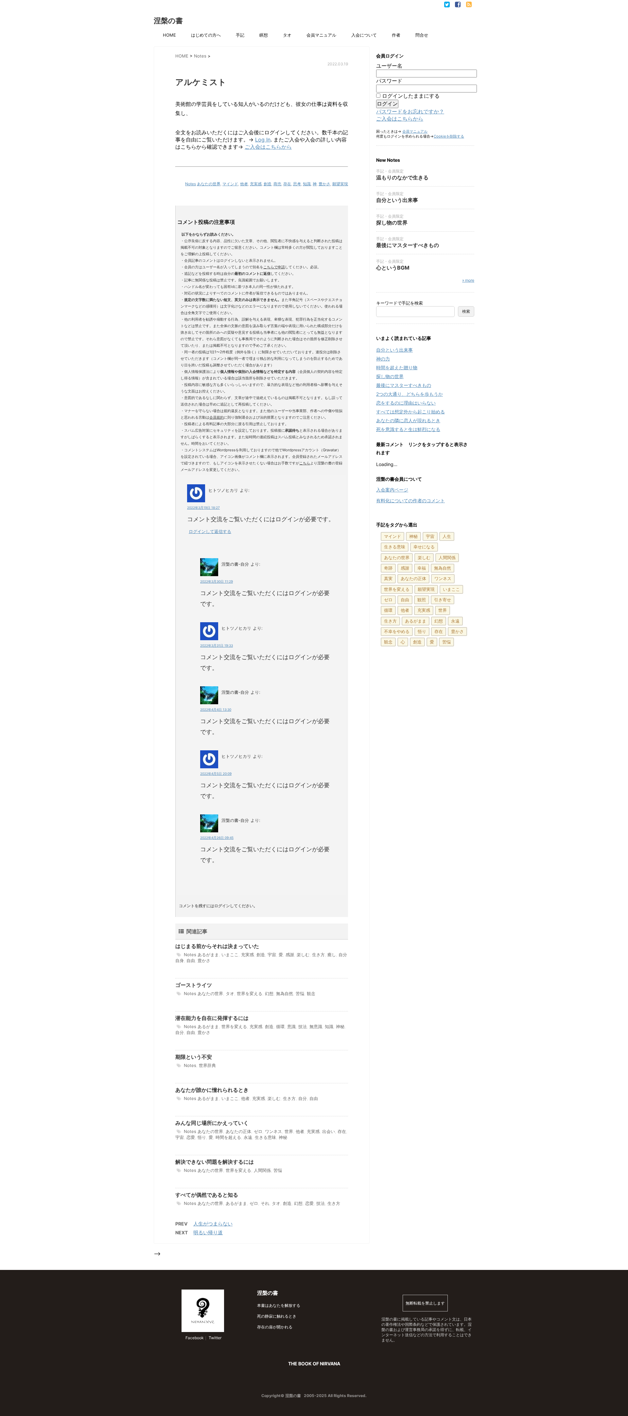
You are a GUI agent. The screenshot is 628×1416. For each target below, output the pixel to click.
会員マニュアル (321, 35)
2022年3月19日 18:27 (203, 507)
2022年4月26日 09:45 (217, 838)
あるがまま (208, 954)
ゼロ (258, 1131)
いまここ (229, 954)
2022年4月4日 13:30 (215, 709)
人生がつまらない (213, 1224)
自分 (179, 1032)
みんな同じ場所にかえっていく (212, 1123)
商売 (277, 183)
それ (265, 1203)
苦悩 (300, 993)
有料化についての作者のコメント (410, 500)
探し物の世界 (392, 222)
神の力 (383, 358)
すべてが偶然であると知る (206, 1194)
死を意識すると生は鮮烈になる (408, 429)
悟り (202, 1137)
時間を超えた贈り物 (396, 367)
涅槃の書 (168, 20)
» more (468, 280)
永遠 (248, 1137)
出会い (328, 1131)
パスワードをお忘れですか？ (410, 111)
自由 (190, 960)
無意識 (315, 1026)
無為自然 (284, 993)
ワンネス (273, 1131)
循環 (280, 1026)
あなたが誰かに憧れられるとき (212, 1090)
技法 (302, 1026)
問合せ (421, 35)
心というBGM (393, 267)
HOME (169, 35)
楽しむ (303, 954)
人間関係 (262, 1170)
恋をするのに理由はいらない (406, 403)
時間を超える (228, 1137)
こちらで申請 (274, 267)
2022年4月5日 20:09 (216, 773)
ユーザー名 (389, 65)
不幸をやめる (397, 631)
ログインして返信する (210, 531)
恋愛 (190, 1137)
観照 (421, 599)
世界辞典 (207, 1065)
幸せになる (424, 546)
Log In (262, 139)
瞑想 (263, 35)
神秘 (340, 1026)
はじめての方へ (206, 35)
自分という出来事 (397, 200)
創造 (267, 183)
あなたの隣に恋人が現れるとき (408, 420)
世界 (289, 1131)
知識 (307, 183)
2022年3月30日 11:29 (216, 581)
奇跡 (388, 568)
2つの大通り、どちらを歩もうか (409, 394)
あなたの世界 (208, 183)
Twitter (214, 1337)
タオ (287, 35)
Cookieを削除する (449, 136)
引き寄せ (442, 599)
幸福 (421, 568)
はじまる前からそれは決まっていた (217, 946)
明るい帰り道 (208, 1232)
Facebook (194, 1337)
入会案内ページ (392, 489)
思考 (297, 183)
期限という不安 (193, 1057)
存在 (287, 183)
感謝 (290, 954)
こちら (304, 463)
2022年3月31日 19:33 (216, 645)
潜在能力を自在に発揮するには (212, 1018)
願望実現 (340, 183)
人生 (447, 536)
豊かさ (324, 183)
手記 (240, 35)
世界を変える (249, 993)
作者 (396, 35)
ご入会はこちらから (268, 146)
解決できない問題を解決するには (214, 1161)
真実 (388, 578)
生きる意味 (265, 1137)
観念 (311, 993)
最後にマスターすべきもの (407, 245)
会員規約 (216, 417)
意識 (291, 1026)
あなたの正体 (238, 1131)
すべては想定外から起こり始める (410, 411)
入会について (364, 35)
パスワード (389, 80)
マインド (230, 183)
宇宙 (272, 954)
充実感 (256, 183)
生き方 (318, 954)
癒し (331, 954)
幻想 (269, 993)
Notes (190, 183)
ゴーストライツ (193, 985)
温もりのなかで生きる (402, 177)
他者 (244, 183)
